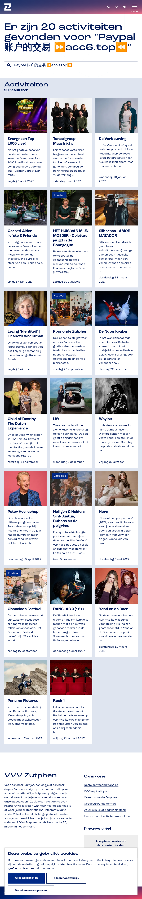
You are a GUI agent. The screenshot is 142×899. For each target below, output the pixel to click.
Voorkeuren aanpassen (31, 890)
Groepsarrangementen (100, 803)
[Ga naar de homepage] (7, 7)
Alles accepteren (26, 878)
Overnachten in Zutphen (100, 797)
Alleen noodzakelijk (66, 878)
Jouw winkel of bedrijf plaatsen (105, 810)
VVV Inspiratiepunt (96, 791)
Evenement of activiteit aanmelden (107, 816)
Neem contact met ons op (101, 785)
